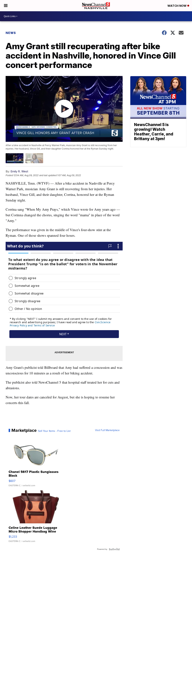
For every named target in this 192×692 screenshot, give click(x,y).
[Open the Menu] (6, 5)
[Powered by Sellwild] (114, 549)
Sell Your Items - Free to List (54, 431)
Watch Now (177, 6)
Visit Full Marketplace (107, 430)
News (11, 33)
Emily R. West (19, 171)
